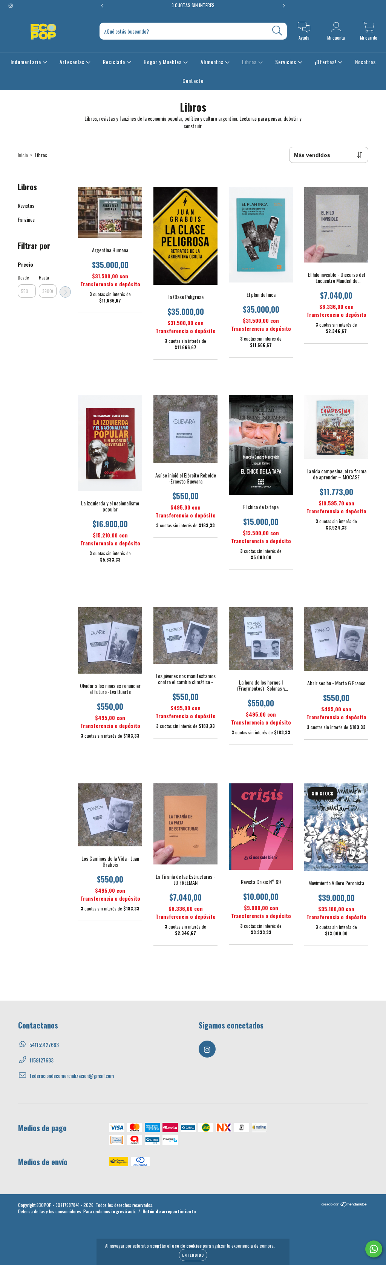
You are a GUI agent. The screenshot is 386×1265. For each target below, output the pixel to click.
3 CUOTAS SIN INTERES (193, 5)
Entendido (193, 1255)
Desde (23, 277)
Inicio (23, 155)
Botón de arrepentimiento (169, 1211)
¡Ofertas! (326, 62)
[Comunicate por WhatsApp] (373, 1248)
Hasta (44, 277)
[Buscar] (277, 31)
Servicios (286, 62)
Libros (250, 62)
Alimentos (213, 62)
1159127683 (41, 1060)
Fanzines (26, 219)
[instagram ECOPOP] (10, 5)
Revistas (26, 205)
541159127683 (44, 1045)
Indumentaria (27, 62)
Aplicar (65, 292)
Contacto (193, 80)
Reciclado (115, 62)
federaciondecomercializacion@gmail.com (71, 1075)
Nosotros (365, 62)
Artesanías (73, 62)
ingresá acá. (123, 1211)
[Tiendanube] (344, 1205)
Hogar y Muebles (163, 62)
